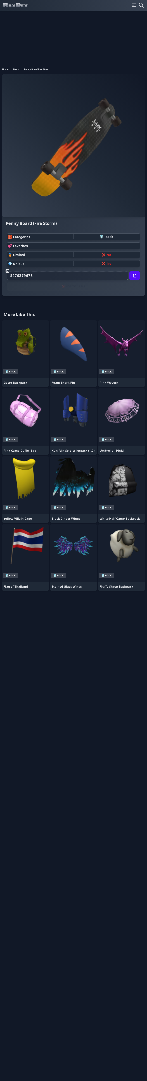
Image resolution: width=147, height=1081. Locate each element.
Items (16, 69)
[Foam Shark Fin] (73, 353)
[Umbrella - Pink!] (121, 421)
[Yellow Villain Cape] (25, 489)
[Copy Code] (134, 275)
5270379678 (21, 276)
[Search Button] (141, 5)
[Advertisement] (73, 38)
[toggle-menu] (134, 5)
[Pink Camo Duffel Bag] (25, 421)
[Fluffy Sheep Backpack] (121, 557)
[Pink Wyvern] (121, 353)
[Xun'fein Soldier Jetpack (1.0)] (73, 421)
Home (5, 69)
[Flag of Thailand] (25, 557)
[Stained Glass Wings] (73, 557)
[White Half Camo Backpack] (121, 489)
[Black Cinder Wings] (73, 489)
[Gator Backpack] (25, 353)
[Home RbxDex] (18, 5)
